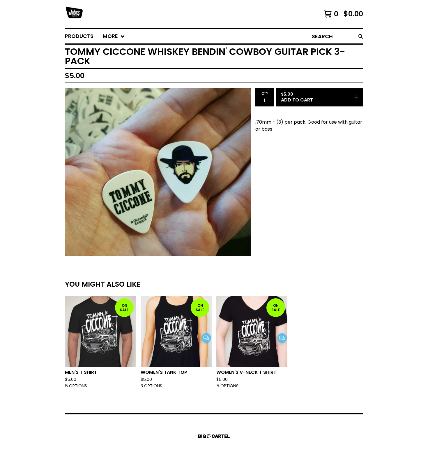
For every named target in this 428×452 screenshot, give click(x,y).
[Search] (360, 36)
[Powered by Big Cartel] (214, 436)
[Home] (74, 14)
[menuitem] (79, 36)
